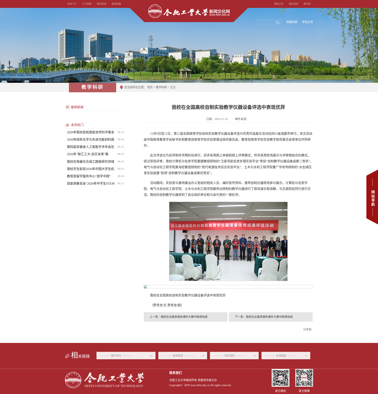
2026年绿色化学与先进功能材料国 (90, 139)
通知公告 (279, 4)
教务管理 (101, 4)
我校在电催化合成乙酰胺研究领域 (90, 161)
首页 (150, 87)
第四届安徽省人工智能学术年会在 (90, 146)
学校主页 (307, 22)
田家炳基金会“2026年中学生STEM (91, 183)
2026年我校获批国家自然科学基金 (90, 132)
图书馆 (307, 4)
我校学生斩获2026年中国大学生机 (90, 169)
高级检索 (291, 22)
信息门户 (72, 4)
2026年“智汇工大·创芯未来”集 (87, 154)
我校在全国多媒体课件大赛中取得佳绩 (184, 316)
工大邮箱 (87, 4)
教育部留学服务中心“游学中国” (89, 176)
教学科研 (161, 87)
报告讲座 (293, 4)
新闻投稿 (116, 4)
